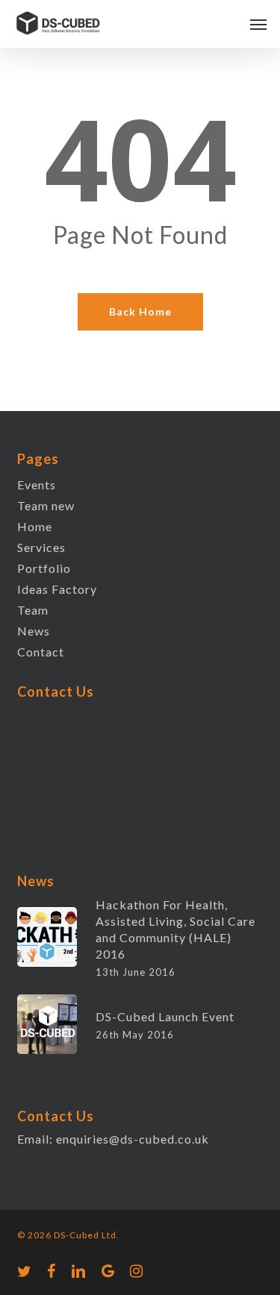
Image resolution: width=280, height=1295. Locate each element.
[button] (258, 23)
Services (41, 547)
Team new (46, 505)
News (33, 631)
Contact (40, 652)
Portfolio (44, 568)
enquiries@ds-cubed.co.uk (132, 1139)
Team (33, 610)
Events (36, 484)
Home (34, 526)
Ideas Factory (57, 589)
